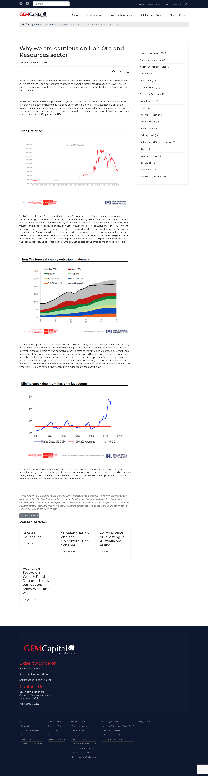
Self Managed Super (151, 15)
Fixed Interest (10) (149, 101)
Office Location (27, 739)
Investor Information (121, 15)
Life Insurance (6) (149, 128)
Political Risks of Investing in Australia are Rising (112, 539)
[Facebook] (21, 3)
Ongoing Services (55, 735)
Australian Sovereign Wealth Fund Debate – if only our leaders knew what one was (36, 581)
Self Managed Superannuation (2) (157, 142)
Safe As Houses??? (32, 535)
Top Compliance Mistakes (113, 739)
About (75, 15)
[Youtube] (27, 3)
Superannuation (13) (150, 156)
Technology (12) (148, 169)
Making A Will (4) (149, 135)
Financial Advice (94, 15)
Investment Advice (28, 62)
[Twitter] (120, 71)
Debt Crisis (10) (148, 80)
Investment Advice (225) (153, 53)
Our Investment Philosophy (84, 757)
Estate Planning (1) (150, 87)
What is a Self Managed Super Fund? (118, 726)
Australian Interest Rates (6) (154, 66)
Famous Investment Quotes (84, 743)
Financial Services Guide (31, 743)
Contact (183, 15)
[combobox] (51, 3)
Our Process (53, 730)
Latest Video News (79, 739)
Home (142, 4)
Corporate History (29, 726)
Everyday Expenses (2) (152, 94)
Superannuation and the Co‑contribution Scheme (75, 539)
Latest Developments (111, 735)
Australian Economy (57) (153, 60)
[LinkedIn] (128, 71)
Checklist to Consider (111, 730)
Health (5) (145, 108)
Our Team (25, 735)
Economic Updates (80, 726)
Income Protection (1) (151, 114)
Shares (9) (145, 149)
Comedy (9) (146, 73)
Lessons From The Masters (83, 748)
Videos (150, 4)
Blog (172, 15)
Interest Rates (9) (149, 121)
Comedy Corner (79, 735)
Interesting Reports (80, 730)
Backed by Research (56, 739)
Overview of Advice (56, 726)
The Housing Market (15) (153, 176)
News (158, 4)
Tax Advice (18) (148, 162)
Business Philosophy (30, 730)
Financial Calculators (173, 4)
